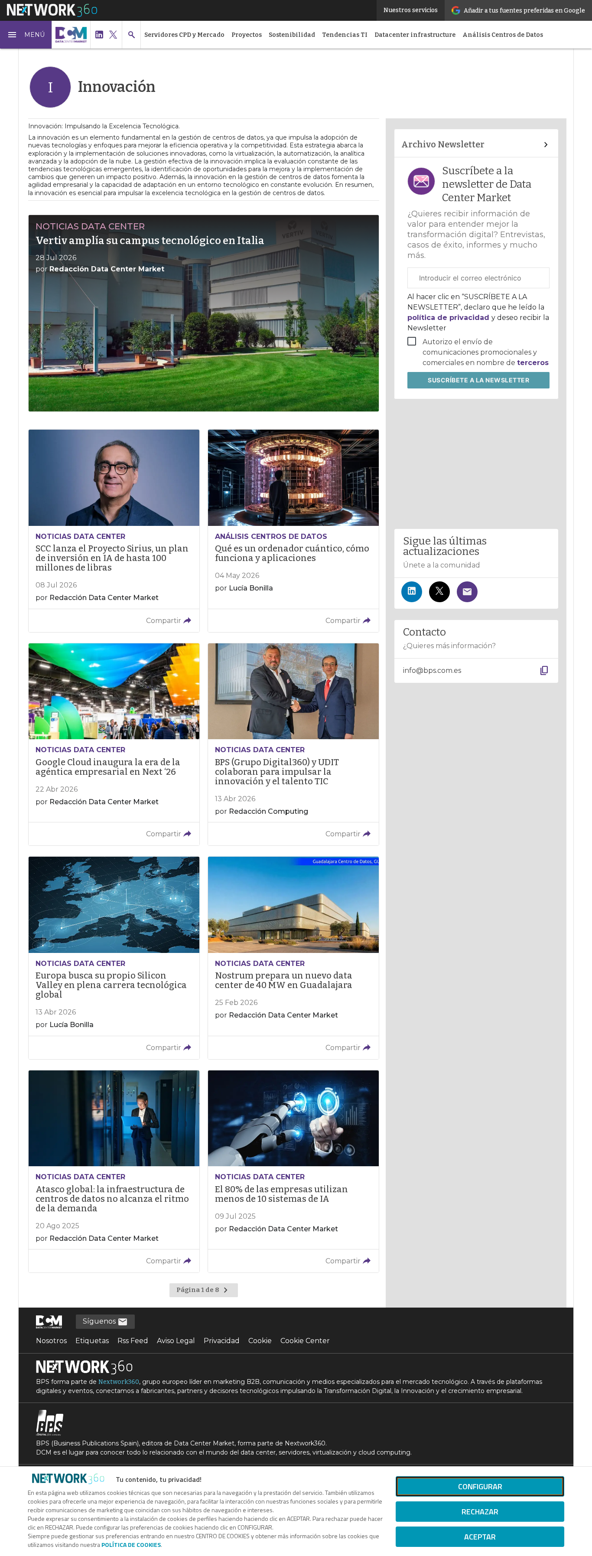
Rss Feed (132, 1341)
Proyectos (246, 35)
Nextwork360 (118, 1382)
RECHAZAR (480, 1511)
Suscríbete (478, 380)
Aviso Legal (176, 1341)
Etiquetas (92, 1341)
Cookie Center (305, 1341)
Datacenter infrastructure (414, 35)
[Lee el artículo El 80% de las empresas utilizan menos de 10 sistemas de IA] (293, 1171)
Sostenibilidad (292, 35)
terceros (533, 363)
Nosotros (51, 1341)
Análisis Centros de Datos (502, 35)
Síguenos (100, 1321)
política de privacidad (449, 317)
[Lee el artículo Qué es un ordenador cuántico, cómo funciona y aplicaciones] (293, 531)
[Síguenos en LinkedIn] (411, 591)
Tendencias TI (345, 35)
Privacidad (222, 1341)
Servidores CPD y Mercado (184, 35)
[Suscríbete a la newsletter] (467, 591)
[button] (26, 35)
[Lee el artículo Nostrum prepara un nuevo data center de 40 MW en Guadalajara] (293, 958)
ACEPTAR (480, 1537)
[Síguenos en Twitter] (439, 591)
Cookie (260, 1341)
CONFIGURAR (480, 1486)
